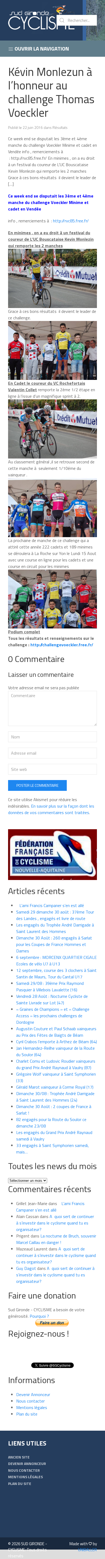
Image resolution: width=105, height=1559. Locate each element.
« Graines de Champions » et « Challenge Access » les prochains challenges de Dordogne (52, 1015)
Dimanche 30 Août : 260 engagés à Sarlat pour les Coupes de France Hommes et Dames (54, 944)
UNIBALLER (87, 1550)
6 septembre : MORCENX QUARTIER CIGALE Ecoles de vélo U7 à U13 (56, 960)
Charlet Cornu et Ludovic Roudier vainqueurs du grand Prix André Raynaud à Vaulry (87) (55, 1064)
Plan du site (26, 1414)
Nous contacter (30, 1401)
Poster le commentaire (37, 785)
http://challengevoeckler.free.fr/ (61, 644)
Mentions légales (31, 1407)
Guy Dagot (26, 1268)
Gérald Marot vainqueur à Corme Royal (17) (54, 1087)
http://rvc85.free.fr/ (70, 221)
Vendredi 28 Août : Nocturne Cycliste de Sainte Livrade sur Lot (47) (52, 999)
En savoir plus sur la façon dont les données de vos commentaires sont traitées (51, 809)
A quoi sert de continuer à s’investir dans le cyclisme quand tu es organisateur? (55, 1223)
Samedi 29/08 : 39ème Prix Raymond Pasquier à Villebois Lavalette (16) (50, 986)
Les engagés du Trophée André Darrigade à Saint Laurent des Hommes (55, 928)
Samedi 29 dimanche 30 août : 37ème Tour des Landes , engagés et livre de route (55, 915)
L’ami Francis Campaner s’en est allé (50, 905)
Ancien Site (19, 1457)
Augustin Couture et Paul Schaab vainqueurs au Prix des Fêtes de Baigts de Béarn (56, 1031)
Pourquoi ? (39, 1316)
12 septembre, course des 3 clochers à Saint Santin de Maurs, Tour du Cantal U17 (56, 973)
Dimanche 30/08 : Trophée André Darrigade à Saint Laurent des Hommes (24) (55, 1096)
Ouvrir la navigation (41, 48)
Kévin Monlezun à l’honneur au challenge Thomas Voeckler (51, 92)
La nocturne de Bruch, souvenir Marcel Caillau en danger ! (56, 1239)
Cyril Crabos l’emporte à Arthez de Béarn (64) (56, 1041)
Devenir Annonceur (33, 1394)
